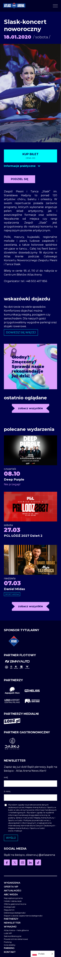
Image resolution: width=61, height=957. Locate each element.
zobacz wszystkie (30, 408)
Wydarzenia (12, 882)
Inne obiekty (9, 945)
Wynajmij (10, 926)
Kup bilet (30, 155)
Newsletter (12, 922)
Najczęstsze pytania (13, 898)
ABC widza (11, 894)
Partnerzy (11, 918)
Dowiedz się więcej (21, 332)
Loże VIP (8, 933)
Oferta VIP (11, 886)
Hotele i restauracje (12, 901)
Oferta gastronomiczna (15, 904)
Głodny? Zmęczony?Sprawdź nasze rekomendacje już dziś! (28, 366)
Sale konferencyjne (12, 936)
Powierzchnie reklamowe (16, 939)
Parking (8, 942)
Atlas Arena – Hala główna (16, 930)
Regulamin (9, 910)
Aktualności (12, 890)
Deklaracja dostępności (15, 913)
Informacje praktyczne (20, 165)
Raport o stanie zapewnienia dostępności (23, 915)
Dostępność (9, 907)
